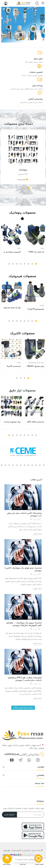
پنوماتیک (23, 170)
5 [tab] (20, 264)
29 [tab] (1, 465)
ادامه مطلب (37, 533)
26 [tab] (13, 465)
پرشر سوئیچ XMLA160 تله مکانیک (34, 366)
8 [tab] (9, 264)
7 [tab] (13, 264)
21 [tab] (32, 465)
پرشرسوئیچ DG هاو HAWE (34, 309)
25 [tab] (17, 465)
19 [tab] (40, 465)
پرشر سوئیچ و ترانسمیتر (11, 422)
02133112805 (11, 754)
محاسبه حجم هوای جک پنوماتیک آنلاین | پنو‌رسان (23, 569)
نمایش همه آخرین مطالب (23, 707)
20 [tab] (36, 465)
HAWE (42, 306)
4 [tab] (17, 187)
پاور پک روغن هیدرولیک (11, 307)
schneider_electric (36, 363)
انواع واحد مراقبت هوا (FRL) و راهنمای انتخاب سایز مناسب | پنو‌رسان (25, 679)
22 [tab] (28, 465)
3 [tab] (19, 39)
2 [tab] (22, 39)
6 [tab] (17, 264)
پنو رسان (6, 850)
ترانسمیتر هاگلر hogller (34, 422)
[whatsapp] (29, 760)
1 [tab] (26, 39)
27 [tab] (9, 465)
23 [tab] (24, 465)
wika (19, 363)
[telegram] (20, 760)
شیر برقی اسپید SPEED (35, 250)
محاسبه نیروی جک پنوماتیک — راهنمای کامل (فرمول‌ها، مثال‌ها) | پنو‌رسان (24, 624)
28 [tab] (5, 465)
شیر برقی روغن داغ (13, 250)
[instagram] (38, 760)
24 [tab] (20, 465)
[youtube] (12, 760)
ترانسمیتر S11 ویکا (14, 366)
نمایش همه (21, 179)
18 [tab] (43, 465)
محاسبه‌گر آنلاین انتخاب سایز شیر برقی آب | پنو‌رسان (24, 514)
